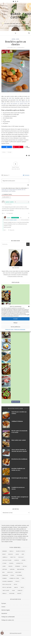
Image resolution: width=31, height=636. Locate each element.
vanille (4, 593)
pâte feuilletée (6, 584)
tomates (19, 590)
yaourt (19, 593)
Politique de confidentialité (19, 329)
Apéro (13, 39)
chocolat (21, 557)
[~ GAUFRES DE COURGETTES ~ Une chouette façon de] (6, 344)
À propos (3, 603)
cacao (17, 554)
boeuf (4, 554)
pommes (4, 578)
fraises (10, 566)
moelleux (10, 572)
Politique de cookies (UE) (7, 620)
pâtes (15, 584)
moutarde (18, 572)
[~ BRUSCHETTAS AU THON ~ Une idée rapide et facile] (6, 369)
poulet (18, 581)
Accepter (15, 318)
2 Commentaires (20, 47)
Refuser (15, 322)
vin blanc (12, 593)
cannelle (4, 557)
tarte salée (5, 590)
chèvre (23, 560)
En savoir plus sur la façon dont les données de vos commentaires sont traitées (15, 189)
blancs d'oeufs (20, 551)
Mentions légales (5, 610)
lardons (12, 569)
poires (12, 575)
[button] (29, 306)
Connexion (26, 175)
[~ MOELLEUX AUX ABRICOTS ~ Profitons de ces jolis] (6, 296)
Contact (3, 606)
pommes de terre (14, 578)
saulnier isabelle (13, 220)
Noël (17, 39)
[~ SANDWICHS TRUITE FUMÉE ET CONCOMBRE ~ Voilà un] (6, 393)
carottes (13, 557)
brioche (10, 554)
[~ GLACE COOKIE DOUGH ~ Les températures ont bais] (6, 332)
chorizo (3, 152)
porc (23, 578)
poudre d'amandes (7, 581)
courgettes (19, 563)
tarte (22, 587)
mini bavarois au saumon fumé (19, 103)
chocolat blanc (7, 560)
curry (4, 566)
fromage (9, 152)
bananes (4, 551)
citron (4, 563)
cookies (11, 563)
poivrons (19, 575)
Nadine (9, 217)
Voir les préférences (15, 326)
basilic (12, 551)
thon (13, 590)
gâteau (25, 566)
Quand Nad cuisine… (20, 16)
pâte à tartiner (6, 587)
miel (3, 572)
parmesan (5, 575)
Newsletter (4, 613)
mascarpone (20, 569)
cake (23, 554)
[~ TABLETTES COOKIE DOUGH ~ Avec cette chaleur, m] (6, 357)
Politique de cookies (9, 329)
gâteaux (4, 569)
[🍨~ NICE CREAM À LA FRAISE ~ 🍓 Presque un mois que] (6, 381)
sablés (16, 587)
